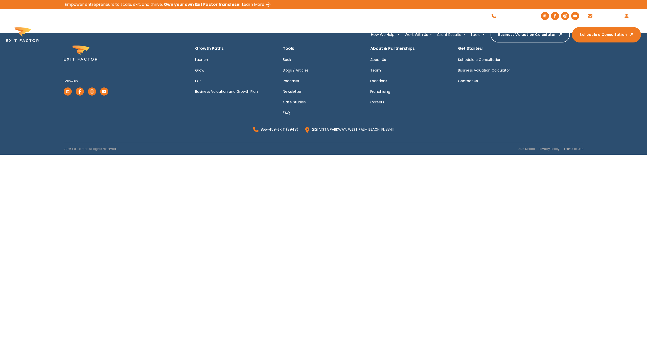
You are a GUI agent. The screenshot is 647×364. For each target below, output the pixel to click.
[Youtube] (104, 91)
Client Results (449, 34)
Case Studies (294, 102)
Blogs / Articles (296, 70)
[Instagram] (92, 91)
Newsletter (292, 91)
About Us (378, 59)
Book (287, 59)
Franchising (380, 91)
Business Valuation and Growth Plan (226, 91)
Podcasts (291, 80)
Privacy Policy (549, 149)
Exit (198, 80)
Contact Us (468, 80)
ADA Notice (526, 149)
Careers (377, 102)
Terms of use (573, 149)
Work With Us (417, 34)
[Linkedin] (68, 91)
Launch (201, 59)
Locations (378, 80)
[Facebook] (80, 91)
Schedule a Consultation (603, 34)
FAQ (286, 112)
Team (375, 70)
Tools (475, 34)
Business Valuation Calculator (527, 34)
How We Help (383, 34)
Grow (199, 70)
